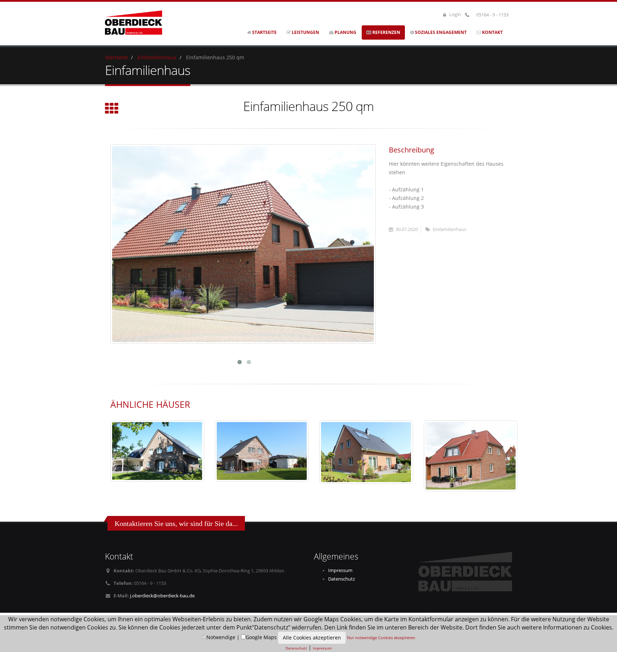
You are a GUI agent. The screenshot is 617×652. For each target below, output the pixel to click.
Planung (344, 32)
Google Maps (261, 637)
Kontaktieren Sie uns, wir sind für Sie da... (176, 523)
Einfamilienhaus (156, 57)
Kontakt (492, 32)
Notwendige (220, 637)
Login (454, 14)
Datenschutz (341, 579)
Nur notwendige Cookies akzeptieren (381, 637)
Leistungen (305, 32)
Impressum (340, 570)
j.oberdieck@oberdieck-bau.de (162, 596)
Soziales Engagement (440, 32)
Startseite (264, 32)
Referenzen (385, 32)
